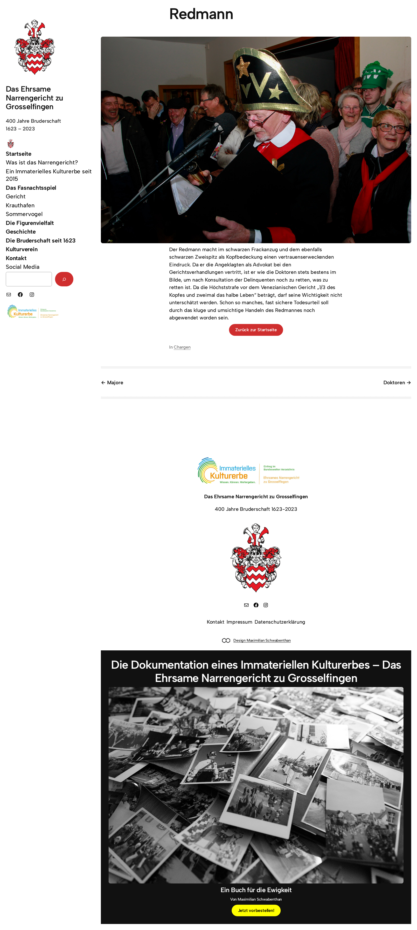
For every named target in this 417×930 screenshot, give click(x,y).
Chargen (182, 347)
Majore (115, 382)
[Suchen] (64, 279)
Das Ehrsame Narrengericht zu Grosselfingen (34, 97)
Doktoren (394, 382)
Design (239, 640)
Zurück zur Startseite (256, 329)
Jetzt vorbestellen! (256, 910)
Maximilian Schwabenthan (268, 640)
